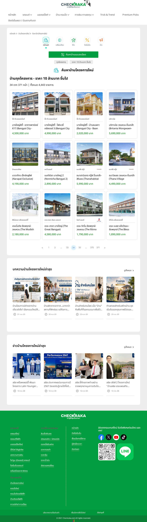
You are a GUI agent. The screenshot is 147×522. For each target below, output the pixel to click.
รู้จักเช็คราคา (77, 443)
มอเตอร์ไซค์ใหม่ (16, 444)
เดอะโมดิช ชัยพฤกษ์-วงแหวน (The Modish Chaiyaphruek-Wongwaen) (23, 227)
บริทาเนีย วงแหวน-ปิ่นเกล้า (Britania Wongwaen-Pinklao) (121, 126)
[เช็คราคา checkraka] (73, 5)
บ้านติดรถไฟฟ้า (16, 499)
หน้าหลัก (12, 15)
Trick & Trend (107, 15)
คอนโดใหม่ (14, 488)
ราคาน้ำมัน (45, 460)
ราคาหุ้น (44, 454)
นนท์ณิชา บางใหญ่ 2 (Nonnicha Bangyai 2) (56, 177)
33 (67, 247)
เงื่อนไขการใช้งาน (79, 438)
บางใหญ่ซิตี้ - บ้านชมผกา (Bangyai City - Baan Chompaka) (88, 126)
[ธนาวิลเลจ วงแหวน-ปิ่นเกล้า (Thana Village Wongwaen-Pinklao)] (122, 155)
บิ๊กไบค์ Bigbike (16, 449)
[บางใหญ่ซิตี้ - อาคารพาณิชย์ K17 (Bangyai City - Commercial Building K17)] (25, 104)
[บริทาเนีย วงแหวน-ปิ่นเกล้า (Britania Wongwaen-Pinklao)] (122, 104)
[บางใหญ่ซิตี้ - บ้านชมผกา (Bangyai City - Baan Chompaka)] (90, 104)
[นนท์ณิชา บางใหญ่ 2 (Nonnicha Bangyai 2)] (57, 155)
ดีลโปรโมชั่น (76, 433)
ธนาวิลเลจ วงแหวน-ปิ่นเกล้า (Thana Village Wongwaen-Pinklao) (122, 177)
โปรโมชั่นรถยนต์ (16, 465)
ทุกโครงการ (61, 62)
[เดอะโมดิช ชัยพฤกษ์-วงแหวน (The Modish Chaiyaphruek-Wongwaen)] (25, 205)
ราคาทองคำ (46, 449)
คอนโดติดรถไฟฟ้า (17, 493)
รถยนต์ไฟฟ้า (15, 439)
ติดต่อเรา (75, 449)
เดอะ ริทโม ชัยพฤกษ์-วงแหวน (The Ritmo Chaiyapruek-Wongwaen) (87, 227)
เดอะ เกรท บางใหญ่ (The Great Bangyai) (56, 227)
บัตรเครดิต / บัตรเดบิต (50, 439)
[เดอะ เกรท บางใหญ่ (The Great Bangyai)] (57, 205)
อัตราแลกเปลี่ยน (47, 465)
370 (92, 247)
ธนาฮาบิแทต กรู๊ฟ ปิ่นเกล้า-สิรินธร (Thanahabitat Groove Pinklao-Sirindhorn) (89, 177)
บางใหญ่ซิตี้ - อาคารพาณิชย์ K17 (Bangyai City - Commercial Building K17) (25, 126)
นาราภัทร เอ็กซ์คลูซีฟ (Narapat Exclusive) (22, 177)
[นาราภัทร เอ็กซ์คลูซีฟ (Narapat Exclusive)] (25, 155)
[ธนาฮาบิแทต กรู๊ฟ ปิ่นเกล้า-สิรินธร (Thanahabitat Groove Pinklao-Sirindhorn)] (90, 155)
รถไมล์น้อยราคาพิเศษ (19, 470)
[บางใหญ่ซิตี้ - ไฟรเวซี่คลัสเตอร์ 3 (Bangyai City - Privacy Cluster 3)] (57, 104)
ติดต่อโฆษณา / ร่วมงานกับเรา (22, 20)
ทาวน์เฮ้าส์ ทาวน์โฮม (18, 504)
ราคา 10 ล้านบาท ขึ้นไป (81, 62)
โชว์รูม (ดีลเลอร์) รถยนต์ (20, 460)
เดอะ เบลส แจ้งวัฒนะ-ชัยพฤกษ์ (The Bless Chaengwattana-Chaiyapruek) (119, 227)
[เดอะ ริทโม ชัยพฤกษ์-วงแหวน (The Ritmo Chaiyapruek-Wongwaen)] (90, 205)
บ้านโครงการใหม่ (17, 483)
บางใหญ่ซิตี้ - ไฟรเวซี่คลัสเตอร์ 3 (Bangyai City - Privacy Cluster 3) (57, 126)
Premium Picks (130, 15)
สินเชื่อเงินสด (46, 433)
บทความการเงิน (16, 454)
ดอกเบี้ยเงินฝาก (47, 444)
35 (80, 247)
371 (98, 247)
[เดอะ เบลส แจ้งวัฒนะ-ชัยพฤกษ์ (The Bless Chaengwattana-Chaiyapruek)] (122, 205)
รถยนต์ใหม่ (14, 433)
